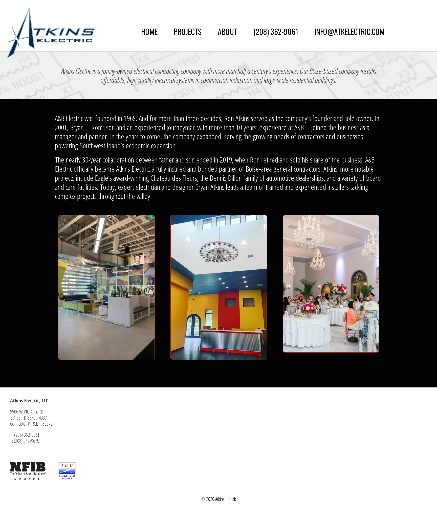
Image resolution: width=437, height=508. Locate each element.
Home (149, 31)
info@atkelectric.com (349, 31)
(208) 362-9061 (275, 31)
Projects (188, 31)
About (227, 31)
